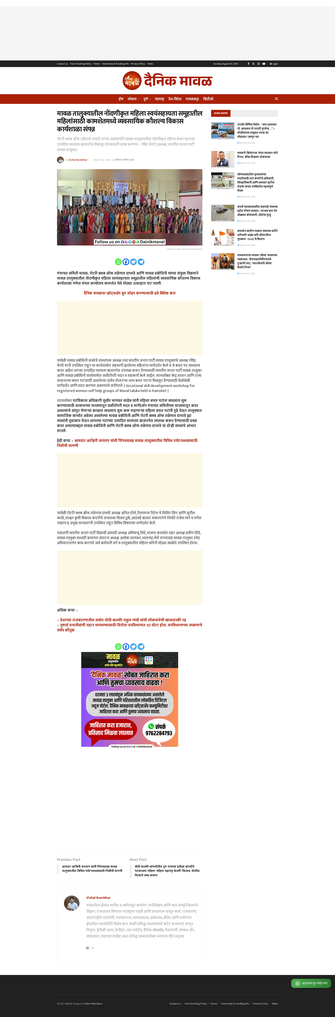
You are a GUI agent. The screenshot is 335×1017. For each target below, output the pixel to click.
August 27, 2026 (247, 273)
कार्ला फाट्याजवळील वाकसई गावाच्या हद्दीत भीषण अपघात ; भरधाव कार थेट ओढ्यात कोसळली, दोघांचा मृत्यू (257, 210)
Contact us (62, 64)
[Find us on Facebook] (248, 63)
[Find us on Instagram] (258, 63)
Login (275, 64)
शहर (132, 160)
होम (121, 99)
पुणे (145, 99)
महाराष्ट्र (159, 99)
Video (150, 64)
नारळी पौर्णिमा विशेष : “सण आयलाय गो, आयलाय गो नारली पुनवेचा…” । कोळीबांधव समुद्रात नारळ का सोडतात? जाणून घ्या (256, 130)
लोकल (132, 99)
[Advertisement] (167, 33)
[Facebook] (126, 261)
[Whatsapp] (118, 261)
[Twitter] (133, 261)
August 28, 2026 (247, 143)
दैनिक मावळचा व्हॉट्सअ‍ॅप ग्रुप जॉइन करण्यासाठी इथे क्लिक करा (130, 293)
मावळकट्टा (192, 99)
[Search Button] (276, 99)
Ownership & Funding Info (115, 64)
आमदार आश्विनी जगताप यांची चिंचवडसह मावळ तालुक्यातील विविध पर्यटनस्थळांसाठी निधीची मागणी (127, 443)
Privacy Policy (138, 64)
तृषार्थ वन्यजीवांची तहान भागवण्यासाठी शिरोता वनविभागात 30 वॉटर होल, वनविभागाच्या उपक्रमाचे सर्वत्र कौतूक (129, 628)
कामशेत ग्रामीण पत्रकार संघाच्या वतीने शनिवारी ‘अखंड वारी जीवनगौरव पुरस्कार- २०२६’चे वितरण (257, 235)
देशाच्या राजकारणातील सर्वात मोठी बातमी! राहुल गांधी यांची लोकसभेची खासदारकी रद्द (123, 620)
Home (97, 64)
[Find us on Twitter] (253, 63)
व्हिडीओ (208, 99)
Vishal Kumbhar (77, 160)
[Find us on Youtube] (263, 63)
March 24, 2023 (102, 160)
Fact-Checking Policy (80, 64)
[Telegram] (141, 261)
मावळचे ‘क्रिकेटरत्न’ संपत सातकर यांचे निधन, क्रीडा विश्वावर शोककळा (257, 155)
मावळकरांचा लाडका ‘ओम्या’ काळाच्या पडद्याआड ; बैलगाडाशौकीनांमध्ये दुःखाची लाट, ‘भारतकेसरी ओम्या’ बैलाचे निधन (257, 261)
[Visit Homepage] (167, 80)
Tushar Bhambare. (93, 1004)
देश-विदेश (174, 99)
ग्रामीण (125, 160)
